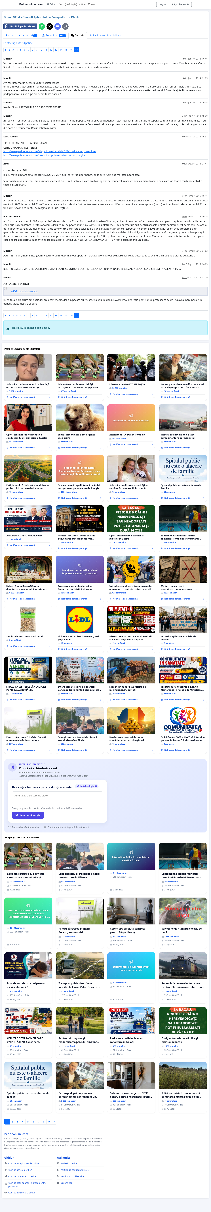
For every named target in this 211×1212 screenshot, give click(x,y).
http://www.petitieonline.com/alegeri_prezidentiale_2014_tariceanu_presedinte (49, 151)
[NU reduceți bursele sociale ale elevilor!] (183, 629)
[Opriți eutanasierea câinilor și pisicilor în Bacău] (131, 528)
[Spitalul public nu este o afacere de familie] (183, 478)
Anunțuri (29, 35)
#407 (184, 195)
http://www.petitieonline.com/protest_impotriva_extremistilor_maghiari (45, 155)
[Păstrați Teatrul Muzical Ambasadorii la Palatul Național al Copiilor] (131, 629)
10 (41, 49)
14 (61, 49)
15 (66, 49)
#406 (184, 163)
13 (56, 49)
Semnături (55, 35)
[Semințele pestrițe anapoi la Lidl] (28, 628)
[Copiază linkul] (65, 26)
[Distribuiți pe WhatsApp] (42, 26)
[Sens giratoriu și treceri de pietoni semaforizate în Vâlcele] (80, 730)
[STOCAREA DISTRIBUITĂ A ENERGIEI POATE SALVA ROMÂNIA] (28, 680)
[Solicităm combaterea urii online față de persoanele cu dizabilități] (28, 377)
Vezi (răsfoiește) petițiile (72, 4)
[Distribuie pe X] (49, 26)
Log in (162, 4)
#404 (184, 115)
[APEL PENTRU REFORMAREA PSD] (28, 527)
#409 (184, 250)
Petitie (9, 35)
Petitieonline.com (31, 4)
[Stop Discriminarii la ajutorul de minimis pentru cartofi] (131, 680)
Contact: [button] (93, 4)
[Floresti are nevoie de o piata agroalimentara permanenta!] (183, 427)
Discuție (79, 35)
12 (51, 49)
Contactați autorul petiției (18, 43)
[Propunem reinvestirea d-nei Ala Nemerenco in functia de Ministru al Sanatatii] (183, 680)
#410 (184, 264)
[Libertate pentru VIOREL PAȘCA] (131, 376)
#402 (185, 78)
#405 (184, 136)
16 (71, 49)
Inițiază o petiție (180, 4)
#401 (185, 58)
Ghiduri (9, 1157)
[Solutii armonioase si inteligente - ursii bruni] (80, 427)
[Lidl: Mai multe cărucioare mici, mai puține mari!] (80, 629)
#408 (184, 216)
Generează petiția (29, 815)
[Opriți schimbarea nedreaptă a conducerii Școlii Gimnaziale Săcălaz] (28, 427)
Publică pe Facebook (22, 26)
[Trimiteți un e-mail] (57, 26)
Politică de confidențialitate (105, 35)
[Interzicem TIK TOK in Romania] (131, 426)
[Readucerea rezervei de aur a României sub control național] (131, 730)
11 (46, 49)
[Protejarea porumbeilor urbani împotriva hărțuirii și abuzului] (80, 579)
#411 (184, 277)
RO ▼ (53, 4)
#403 (185, 102)
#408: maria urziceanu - (24, 291)
